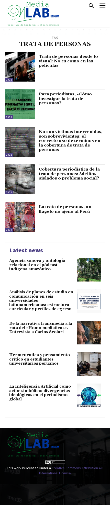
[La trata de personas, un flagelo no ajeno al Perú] (20, 217)
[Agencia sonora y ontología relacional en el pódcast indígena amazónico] (89, 270)
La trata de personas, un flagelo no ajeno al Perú (65, 209)
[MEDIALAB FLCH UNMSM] (33, 13)
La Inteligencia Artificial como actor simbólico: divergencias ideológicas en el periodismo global (40, 393)
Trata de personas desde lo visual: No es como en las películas (68, 61)
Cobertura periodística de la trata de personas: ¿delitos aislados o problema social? (69, 174)
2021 (9, 79)
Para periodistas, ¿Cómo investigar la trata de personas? (65, 99)
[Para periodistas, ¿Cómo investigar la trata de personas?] (20, 104)
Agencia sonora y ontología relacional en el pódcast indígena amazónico (37, 265)
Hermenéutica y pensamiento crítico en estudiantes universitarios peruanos (39, 359)
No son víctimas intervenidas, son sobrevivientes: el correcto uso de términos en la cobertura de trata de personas (71, 140)
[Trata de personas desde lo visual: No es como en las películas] (20, 67)
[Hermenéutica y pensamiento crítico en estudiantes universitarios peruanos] (89, 364)
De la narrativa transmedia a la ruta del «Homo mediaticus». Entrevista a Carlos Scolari (40, 327)
